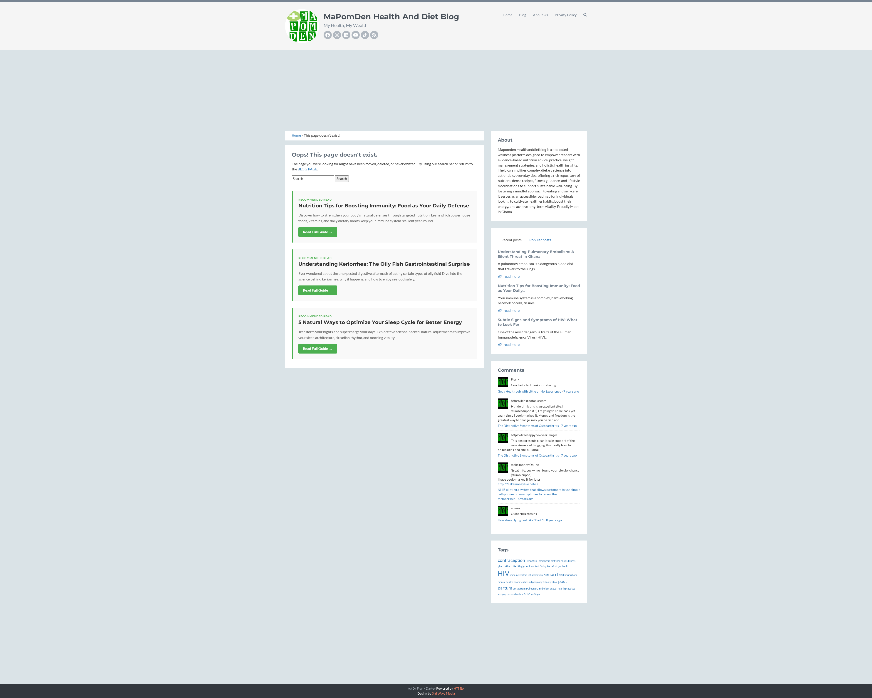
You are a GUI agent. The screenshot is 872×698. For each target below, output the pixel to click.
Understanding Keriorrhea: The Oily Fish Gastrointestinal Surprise (384, 264)
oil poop (533, 581)
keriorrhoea (571, 574)
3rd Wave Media (443, 693)
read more (511, 276)
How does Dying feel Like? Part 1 (521, 520)
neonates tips (521, 581)
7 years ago (571, 391)
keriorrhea (553, 574)
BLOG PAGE (307, 169)
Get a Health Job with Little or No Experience (529, 391)
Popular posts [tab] (540, 240)
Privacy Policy (566, 14)
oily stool (552, 581)
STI (526, 593)
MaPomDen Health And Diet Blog (391, 16)
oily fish (542, 581)
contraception (511, 560)
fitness (571, 560)
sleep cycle (504, 593)
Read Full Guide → (317, 232)
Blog (522, 14)
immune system (518, 574)
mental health (505, 581)
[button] (585, 14)
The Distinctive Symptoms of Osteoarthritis (528, 426)
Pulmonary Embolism (537, 588)
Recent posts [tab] (511, 240)
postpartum (519, 588)
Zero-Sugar (534, 593)
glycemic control (530, 566)
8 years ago (525, 499)
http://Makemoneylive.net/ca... (519, 484)
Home (507, 14)
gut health (563, 566)
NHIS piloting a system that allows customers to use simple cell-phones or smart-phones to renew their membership (539, 494)
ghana (501, 566)
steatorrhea (516, 593)
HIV (503, 573)
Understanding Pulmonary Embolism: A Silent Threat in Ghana (536, 254)
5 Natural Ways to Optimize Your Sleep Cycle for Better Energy (380, 322)
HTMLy (459, 688)
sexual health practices (562, 588)
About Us (540, 14)
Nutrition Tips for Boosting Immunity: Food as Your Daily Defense (383, 206)
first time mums (559, 560)
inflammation (535, 574)
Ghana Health (512, 566)
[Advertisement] (436, 85)
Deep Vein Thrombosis (538, 560)
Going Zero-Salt (548, 566)
